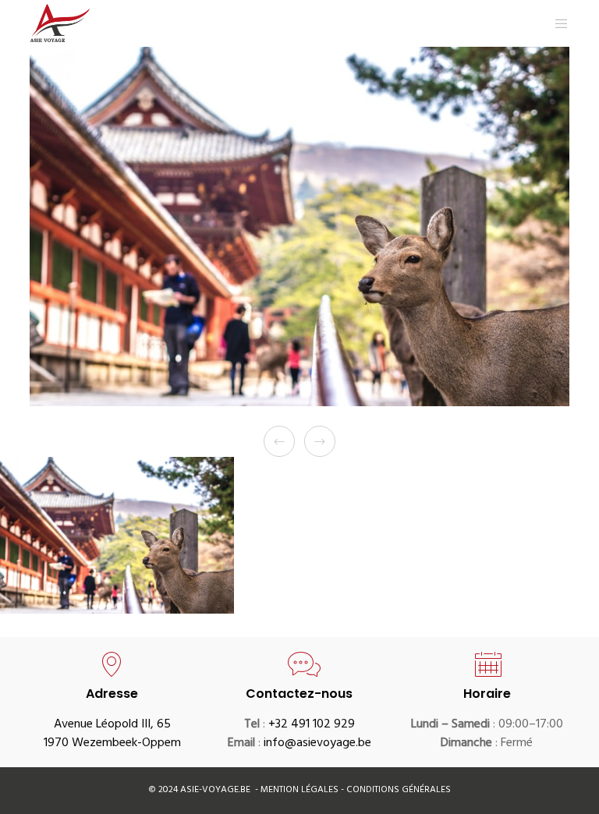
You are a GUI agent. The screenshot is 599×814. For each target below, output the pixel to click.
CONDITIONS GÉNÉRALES (398, 790)
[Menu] (555, 23)
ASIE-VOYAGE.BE (215, 790)
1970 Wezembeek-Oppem (112, 744)
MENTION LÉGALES (301, 790)
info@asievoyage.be (317, 744)
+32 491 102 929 (311, 725)
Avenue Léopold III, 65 (112, 725)
